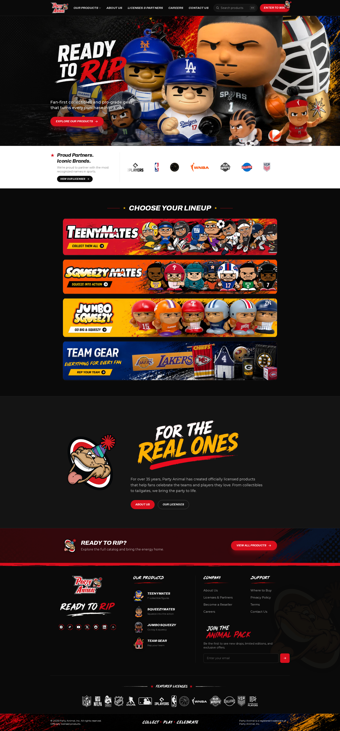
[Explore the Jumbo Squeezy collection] (170, 317)
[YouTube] (78, 627)
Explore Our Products (74, 121)
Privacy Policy (260, 597)
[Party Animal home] (59, 7)
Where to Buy (261, 590)
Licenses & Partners (145, 7)
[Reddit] (95, 627)
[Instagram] (61, 627)
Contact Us (199, 7)
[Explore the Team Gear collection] (170, 360)
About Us (114, 7)
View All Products (251, 545)
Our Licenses (173, 504)
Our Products (86, 7)
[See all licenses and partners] (170, 701)
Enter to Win (274, 7)
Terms (255, 604)
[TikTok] (69, 627)
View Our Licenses (72, 179)
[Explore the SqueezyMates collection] (170, 276)
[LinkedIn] (104, 627)
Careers (175, 7)
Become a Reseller (217, 604)
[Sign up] (285, 658)
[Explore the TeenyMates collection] (170, 236)
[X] (87, 627)
